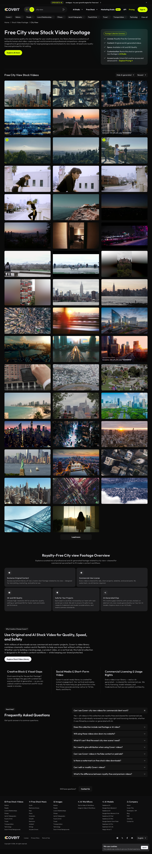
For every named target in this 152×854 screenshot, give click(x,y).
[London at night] (124, 235)
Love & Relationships (10, 811)
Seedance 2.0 (106, 811)
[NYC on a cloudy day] (76, 292)
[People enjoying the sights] (76, 264)
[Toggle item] (145, 710)
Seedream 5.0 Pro (107, 824)
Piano (30, 813)
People (6, 808)
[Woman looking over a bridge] (27, 179)
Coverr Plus (130, 808)
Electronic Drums (34, 808)
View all (144, 17)
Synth (30, 805)
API (124, 9)
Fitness (6, 813)
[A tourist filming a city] (27, 377)
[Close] (146, 2)
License (26, 838)
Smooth (31, 819)
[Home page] (11, 9)
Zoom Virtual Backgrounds (12, 829)
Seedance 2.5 (106, 805)
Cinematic (32, 816)
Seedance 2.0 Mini (107, 819)
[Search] (31, 9)
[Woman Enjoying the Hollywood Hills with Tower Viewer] (124, 150)
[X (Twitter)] (122, 838)
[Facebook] (127, 838)
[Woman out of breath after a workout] (76, 179)
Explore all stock (13, 53)
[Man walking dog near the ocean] (124, 292)
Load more (76, 537)
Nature (6, 805)
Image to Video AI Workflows (86, 808)
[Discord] (132, 838)
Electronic (32, 821)
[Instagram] (117, 838)
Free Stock (90, 9)
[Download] (48, 161)
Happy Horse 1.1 (106, 829)
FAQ (128, 816)
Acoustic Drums (33, 829)
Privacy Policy (35, 838)
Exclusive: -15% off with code (117, 133)
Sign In (142, 9)
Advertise (129, 819)
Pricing (132, 9)
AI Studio (76, 9)
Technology (7, 827)
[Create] (26, 9)
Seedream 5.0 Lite (107, 827)
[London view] (27, 264)
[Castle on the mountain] (124, 264)
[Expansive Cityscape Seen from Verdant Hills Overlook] (27, 150)
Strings (31, 827)
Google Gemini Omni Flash (110, 821)
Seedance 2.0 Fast (107, 816)
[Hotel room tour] (76, 235)
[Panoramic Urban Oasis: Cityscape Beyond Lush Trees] (76, 150)
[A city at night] (124, 207)
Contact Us (85, 789)
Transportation (9, 824)
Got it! (144, 847)
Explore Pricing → (126, 60)
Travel (6, 821)
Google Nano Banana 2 (109, 808)
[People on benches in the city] (76, 406)
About (128, 805)
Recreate (27, 161)
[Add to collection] (48, 140)
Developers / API (132, 811)
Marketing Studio (110, 9)
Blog (128, 813)
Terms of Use (46, 838)
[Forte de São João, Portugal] (76, 207)
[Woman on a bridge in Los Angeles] (27, 207)
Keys (30, 811)
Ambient (31, 824)
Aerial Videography (10, 816)
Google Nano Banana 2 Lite (110, 813)
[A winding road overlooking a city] (76, 377)
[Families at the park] (124, 377)
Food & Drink (8, 819)
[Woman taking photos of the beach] (27, 406)
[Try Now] (100, 2)
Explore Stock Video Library (18, 659)
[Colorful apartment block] (27, 292)
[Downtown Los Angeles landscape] (124, 179)
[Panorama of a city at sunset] (27, 235)
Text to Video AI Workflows (86, 805)
